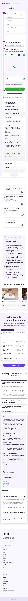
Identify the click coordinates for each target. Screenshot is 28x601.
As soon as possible (10, 45)
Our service (5, 579)
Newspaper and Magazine (7, 562)
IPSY (4, 486)
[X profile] (6, 537)
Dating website (5, 558)
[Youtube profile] (13, 537)
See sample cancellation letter (14, 93)
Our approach (5, 581)
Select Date (18, 45)
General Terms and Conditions (8, 590)
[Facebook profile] (3, 537)
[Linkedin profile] (8, 537)
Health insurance (6, 564)
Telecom (4, 556)
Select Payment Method (12, 49)
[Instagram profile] (10, 537)
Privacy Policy (5, 588)
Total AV (5, 481)
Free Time (4, 554)
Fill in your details (11, 14)
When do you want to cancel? (13, 42)
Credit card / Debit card (11, 54)
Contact (4, 583)
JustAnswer (5, 480)
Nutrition (4, 560)
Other (4, 552)
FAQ (3, 570)
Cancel (14, 89)
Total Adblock (6, 483)
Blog (3, 585)
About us (4, 577)
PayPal (8, 78)
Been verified (6, 484)
